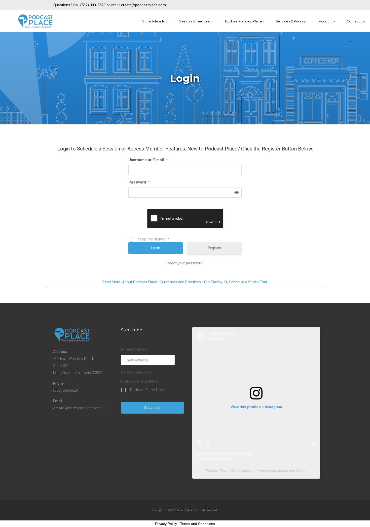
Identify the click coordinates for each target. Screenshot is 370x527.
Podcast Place (217, 471)
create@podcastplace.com (77, 408)
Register (214, 248)
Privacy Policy (166, 524)
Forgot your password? (185, 263)
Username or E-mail (147, 160)
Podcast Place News (139, 381)
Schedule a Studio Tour (248, 282)
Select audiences (136, 372)
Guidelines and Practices (180, 282)
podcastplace (244, 471)
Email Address (134, 349)
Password (139, 182)
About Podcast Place (139, 282)
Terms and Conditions (197, 524)
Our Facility (213, 282)
